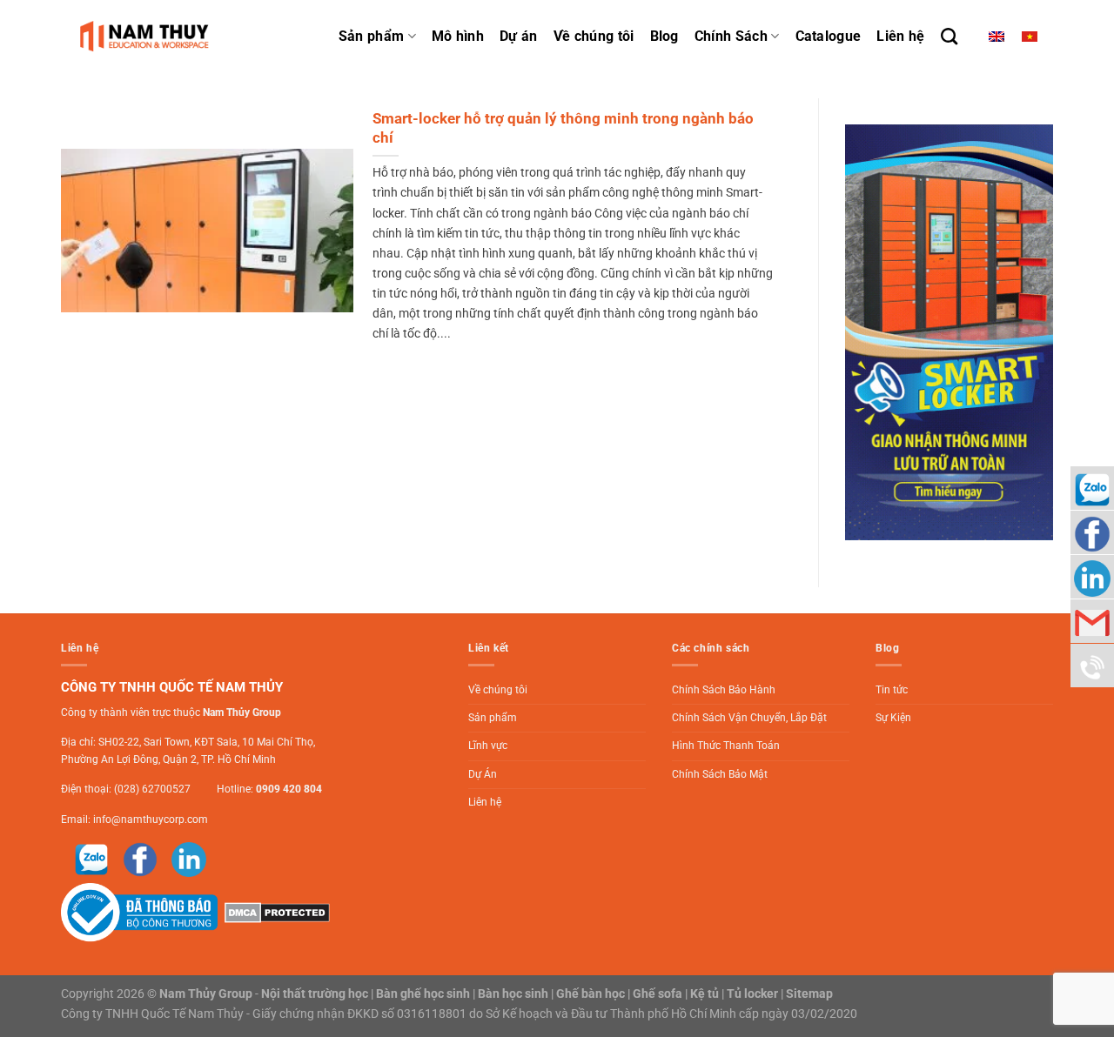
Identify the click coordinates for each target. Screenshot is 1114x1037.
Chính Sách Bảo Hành (723, 690)
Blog (664, 36)
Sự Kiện (893, 718)
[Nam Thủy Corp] (148, 36)
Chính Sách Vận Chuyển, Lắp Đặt (749, 718)
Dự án (519, 36)
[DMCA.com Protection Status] (275, 912)
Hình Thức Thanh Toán (726, 745)
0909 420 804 (289, 789)
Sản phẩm (372, 36)
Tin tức (892, 690)
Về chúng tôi (594, 36)
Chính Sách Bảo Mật (720, 774)
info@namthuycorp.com (150, 819)
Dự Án (482, 774)
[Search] (949, 36)
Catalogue (828, 36)
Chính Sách (731, 36)
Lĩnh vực (487, 745)
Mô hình (458, 36)
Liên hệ (900, 36)
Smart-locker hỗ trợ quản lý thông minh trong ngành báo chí (563, 128)
